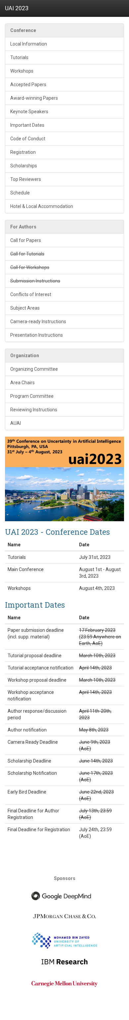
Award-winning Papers (34, 98)
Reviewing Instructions (33, 409)
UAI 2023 (16, 8)
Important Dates (27, 125)
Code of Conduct (27, 138)
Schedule (20, 192)
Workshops (21, 71)
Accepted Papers (28, 84)
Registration (23, 152)
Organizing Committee (34, 369)
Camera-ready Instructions (38, 321)
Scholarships (23, 165)
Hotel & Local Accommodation (41, 206)
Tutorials (19, 57)
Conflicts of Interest (30, 294)
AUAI (15, 423)
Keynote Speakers (29, 111)
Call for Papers (25, 240)
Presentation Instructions (36, 335)
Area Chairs (22, 382)
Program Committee (32, 396)
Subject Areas (25, 308)
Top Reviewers (25, 179)
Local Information (28, 44)
